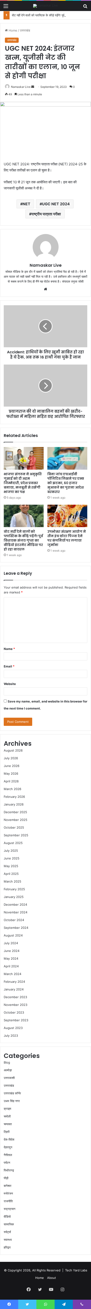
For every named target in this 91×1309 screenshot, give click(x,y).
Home (12, 30)
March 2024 (12, 974)
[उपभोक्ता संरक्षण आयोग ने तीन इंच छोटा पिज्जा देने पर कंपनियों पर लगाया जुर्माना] (67, 516)
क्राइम (7, 1108)
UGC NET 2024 (56, 204)
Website (10, 684)
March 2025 (12, 881)
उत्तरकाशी (9, 1078)
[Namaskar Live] (45, 6)
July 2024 (11, 943)
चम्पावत (8, 1124)
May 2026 (11, 773)
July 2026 (11, 758)
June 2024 (11, 951)
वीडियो (7, 1216)
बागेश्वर (7, 1186)
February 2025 (14, 889)
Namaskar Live (21, 87)
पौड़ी (6, 1178)
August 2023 (13, 1028)
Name (9, 649)
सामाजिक (9, 1224)
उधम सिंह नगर (12, 1101)
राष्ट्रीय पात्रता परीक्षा (46, 214)
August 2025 (13, 843)
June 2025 (11, 858)
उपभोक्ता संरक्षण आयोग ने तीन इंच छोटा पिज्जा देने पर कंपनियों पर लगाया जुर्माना (66, 538)
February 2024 (14, 981)
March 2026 (12, 789)
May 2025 (11, 866)
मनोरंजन (8, 1193)
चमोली (7, 1116)
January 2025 (14, 897)
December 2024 (15, 904)
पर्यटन (7, 1162)
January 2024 (14, 989)
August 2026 (13, 750)
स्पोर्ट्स (7, 1232)
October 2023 (14, 1012)
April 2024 (11, 966)
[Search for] (85, 7)
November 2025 (15, 820)
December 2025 (15, 812)
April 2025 (11, 874)
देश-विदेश (9, 1139)
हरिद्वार (7, 1247)
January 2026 (14, 804)
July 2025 (11, 850)
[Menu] (6, 7)
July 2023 (11, 1035)
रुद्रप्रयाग (9, 1209)
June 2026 (11, 766)
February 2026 (14, 796)
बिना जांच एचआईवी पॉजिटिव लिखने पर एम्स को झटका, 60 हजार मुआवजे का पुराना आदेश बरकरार (65, 483)
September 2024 (16, 927)
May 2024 (11, 958)
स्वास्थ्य (8, 1240)
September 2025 (16, 835)
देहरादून (8, 1147)
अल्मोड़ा (8, 1070)
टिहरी (7, 1132)
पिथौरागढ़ (9, 1170)
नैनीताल (8, 1155)
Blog (7, 1062)
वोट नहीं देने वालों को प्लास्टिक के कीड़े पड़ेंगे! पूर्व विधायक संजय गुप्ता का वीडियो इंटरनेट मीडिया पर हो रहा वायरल (23, 540)
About (51, 1278)
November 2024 (15, 912)
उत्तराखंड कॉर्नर (12, 1093)
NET (26, 204)
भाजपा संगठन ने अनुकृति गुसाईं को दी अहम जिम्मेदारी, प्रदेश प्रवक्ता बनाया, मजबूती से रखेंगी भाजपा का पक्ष (23, 483)
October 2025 (14, 827)
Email (9, 666)
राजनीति (8, 1201)
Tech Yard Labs (76, 1270)
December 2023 (15, 997)
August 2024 (13, 935)
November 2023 (15, 1005)
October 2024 (14, 920)
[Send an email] (32, 87)
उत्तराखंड (25, 30)
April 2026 (11, 781)
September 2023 (16, 1020)
